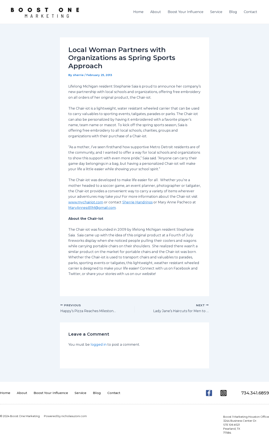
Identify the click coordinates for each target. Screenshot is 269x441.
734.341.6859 (255, 392)
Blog (233, 12)
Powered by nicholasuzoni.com (65, 416)
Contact (250, 12)
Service (216, 12)
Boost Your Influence (185, 12)
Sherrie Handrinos (137, 202)
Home (138, 12)
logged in (99, 345)
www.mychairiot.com (85, 202)
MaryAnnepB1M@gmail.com (92, 208)
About (155, 12)
